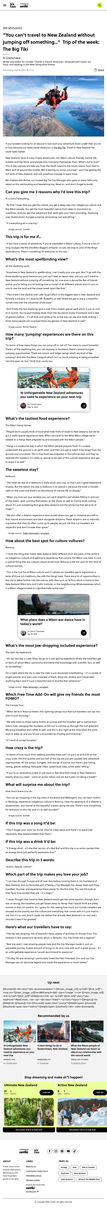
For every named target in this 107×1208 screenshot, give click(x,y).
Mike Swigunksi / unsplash (35, 687)
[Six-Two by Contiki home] (13, 5)
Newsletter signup (33, 1175)
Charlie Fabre (13, 57)
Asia (74, 1167)
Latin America (67, 1179)
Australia (65, 1173)
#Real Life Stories (79, 1059)
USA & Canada (88, 1167)
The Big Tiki (60, 147)
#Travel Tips (9, 1059)
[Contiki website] (24, 1151)
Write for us (31, 1166)
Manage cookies (33, 1180)
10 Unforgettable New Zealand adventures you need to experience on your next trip (19, 1050)
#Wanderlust (43, 1059)
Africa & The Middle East (89, 1179)
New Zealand (80, 1173)
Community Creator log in (37, 1171)
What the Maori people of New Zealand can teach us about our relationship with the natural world (86, 1050)
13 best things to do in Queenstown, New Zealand (52, 1047)
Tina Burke (44, 1063)
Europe (64, 1167)
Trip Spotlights (12, 28)
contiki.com (31, 1191)
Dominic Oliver (79, 1063)
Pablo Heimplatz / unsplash (36, 533)
